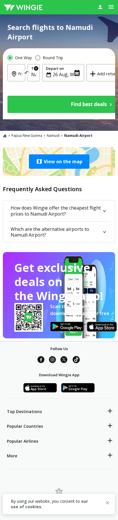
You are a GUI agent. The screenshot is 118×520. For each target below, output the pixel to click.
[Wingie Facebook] (41, 360)
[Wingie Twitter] (63, 360)
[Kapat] (107, 503)
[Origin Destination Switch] (26, 73)
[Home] (5, 136)
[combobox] (19, 77)
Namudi (53, 135)
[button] (59, 161)
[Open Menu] (111, 7)
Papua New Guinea (26, 135)
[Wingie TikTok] (76, 360)
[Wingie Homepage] (23, 7)
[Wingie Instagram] (52, 360)
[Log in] (100, 7)
